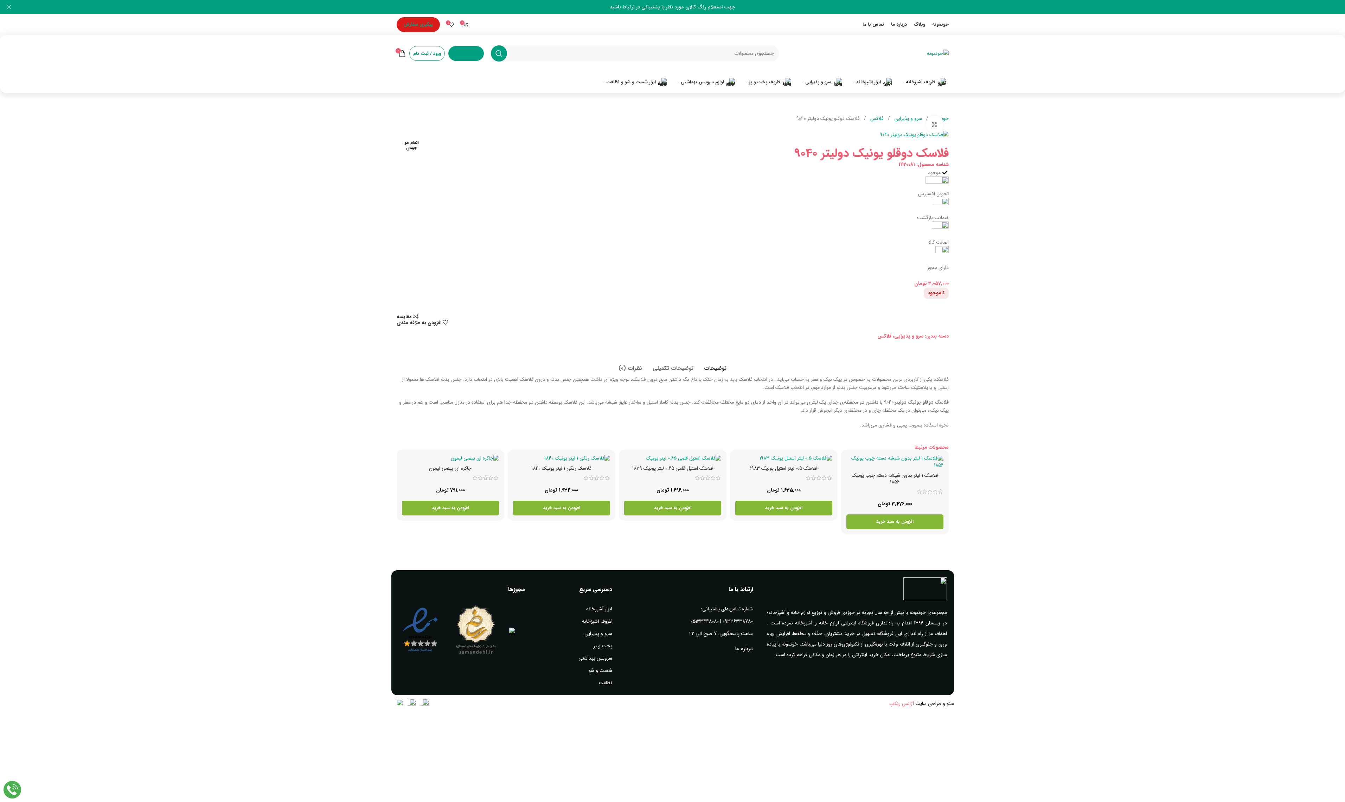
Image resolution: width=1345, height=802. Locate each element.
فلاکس (876, 118)
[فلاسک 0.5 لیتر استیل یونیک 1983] (783, 458)
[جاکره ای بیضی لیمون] (450, 458)
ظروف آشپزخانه (597, 621)
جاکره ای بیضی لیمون (450, 468)
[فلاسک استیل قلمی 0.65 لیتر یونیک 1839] (672, 458)
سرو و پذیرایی (907, 118)
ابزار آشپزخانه (599, 609)
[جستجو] (499, 53)
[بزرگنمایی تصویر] (934, 124)
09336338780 (738, 621)
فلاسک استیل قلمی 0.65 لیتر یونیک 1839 (672, 468)
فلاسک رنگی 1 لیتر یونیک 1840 (561, 468)
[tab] (715, 365)
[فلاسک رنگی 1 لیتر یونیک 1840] (561, 458)
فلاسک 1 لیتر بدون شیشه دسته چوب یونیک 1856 (895, 478)
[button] (894, 521)
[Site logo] (938, 53)
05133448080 (705, 621)
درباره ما (743, 648)
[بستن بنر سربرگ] (9, 7)
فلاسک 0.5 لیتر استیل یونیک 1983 (783, 468)
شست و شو (600, 670)
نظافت (605, 683)
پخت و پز (602, 646)
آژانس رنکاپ (901, 703)
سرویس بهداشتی (595, 658)
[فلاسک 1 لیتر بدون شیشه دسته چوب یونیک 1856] (894, 462)
